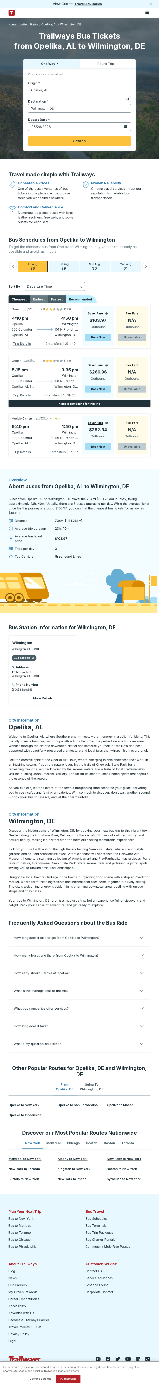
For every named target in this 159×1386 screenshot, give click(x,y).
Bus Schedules (96, 1219)
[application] (79, 326)
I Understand (68, 1378)
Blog (11, 1271)
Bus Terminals (96, 1226)
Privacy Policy (18, 1334)
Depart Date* (39, 120)
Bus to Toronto (19, 1233)
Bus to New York (21, 1219)
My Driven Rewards (22, 1292)
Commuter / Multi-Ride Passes (108, 1246)
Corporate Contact (99, 1292)
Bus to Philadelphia (22, 1246)
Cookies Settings (40, 1378)
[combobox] (79, 90)
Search (79, 141)
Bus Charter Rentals (100, 1239)
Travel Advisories (88, 4)
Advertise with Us (21, 1313)
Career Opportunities (23, 1299)
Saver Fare (95, 313)
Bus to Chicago (19, 1239)
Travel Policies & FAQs (24, 1327)
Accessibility (17, 1306)
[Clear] (126, 90)
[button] (13, 266)
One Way (48, 64)
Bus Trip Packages (99, 1233)
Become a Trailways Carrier (29, 1320)
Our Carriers (17, 1285)
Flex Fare (132, 313)
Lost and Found (97, 1285)
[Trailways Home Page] (12, 13)
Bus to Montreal (20, 1226)
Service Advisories (99, 1278)
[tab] (64, 1087)
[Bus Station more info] (33, 658)
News (12, 1278)
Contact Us (94, 1271)
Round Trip (105, 64)
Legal (12, 1341)
